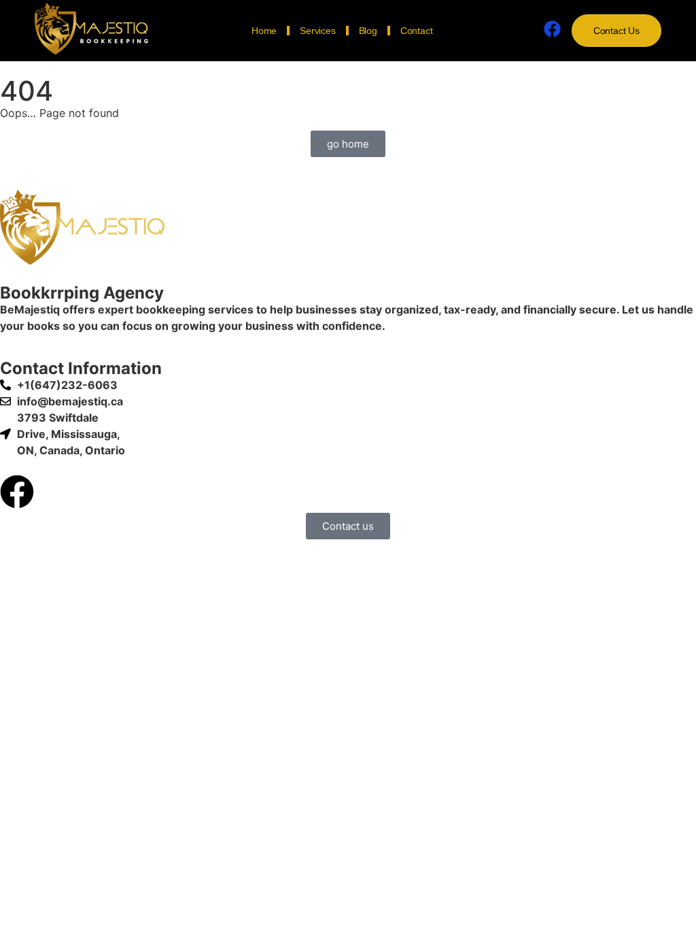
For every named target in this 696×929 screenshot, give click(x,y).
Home (264, 30)
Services (317, 30)
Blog (368, 30)
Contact (416, 30)
